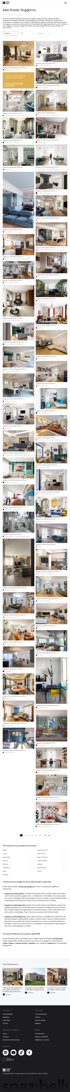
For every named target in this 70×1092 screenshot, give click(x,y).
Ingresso (40, 864)
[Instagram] (6, 1052)
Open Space (41, 853)
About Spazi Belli (7, 1014)
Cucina (5, 853)
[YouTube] (13, 1052)
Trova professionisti (41, 1014)
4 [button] (32, 835)
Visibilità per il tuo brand (42, 1040)
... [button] (42, 835)
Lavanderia (6, 867)
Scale (4, 871)
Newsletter (6, 1017)
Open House (6, 1020)
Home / (5, 14)
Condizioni (6, 1036)
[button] (17, 835)
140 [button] (49, 835)
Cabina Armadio (42, 860)
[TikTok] (21, 1052)
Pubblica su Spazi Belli (41, 1036)
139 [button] (45, 835)
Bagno (5, 850)
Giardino (5, 864)
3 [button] (28, 835)
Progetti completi (40, 1020)
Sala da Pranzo (41, 867)
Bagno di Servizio (42, 857)
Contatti (5, 1023)
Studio (39, 871)
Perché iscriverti (39, 1033)
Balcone (5, 860)
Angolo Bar (6, 857)
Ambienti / (11, 14)
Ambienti (37, 1017)
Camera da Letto (42, 850)
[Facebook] (29, 1052)
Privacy (5, 1033)
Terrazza (5, 874)
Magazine (38, 1023)
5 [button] (36, 835)
